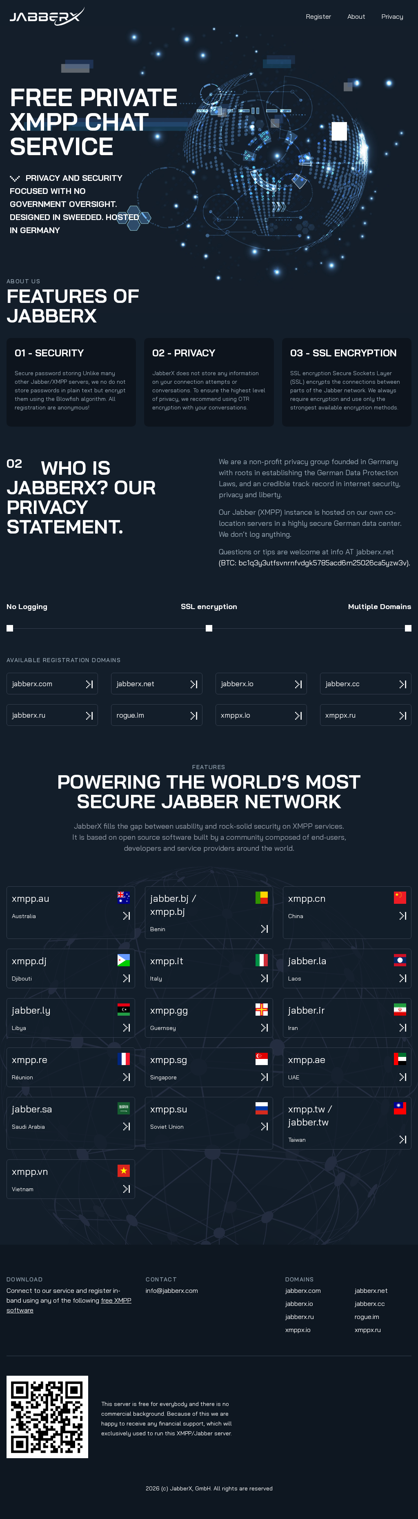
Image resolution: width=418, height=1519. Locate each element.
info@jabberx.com (172, 1290)
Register (318, 16)
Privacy (392, 16)
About (356, 16)
